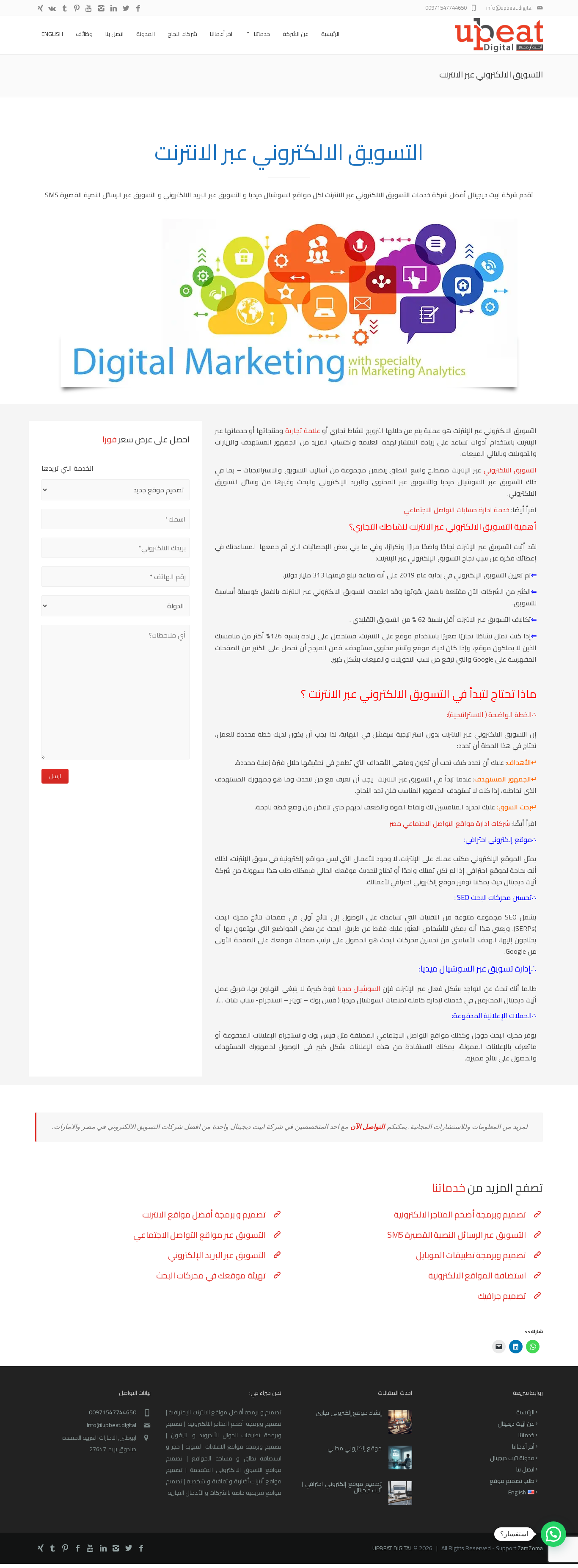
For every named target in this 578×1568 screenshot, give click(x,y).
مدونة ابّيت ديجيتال (512, 1457)
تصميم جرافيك (501, 1295)
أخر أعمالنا (523, 1446)
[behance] (52, 9)
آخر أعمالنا (221, 33)
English (52, 33)
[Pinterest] (77, 9)
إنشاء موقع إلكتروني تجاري (349, 1412)
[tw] (126, 9)
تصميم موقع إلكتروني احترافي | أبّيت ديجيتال (342, 1487)
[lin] (113, 9)
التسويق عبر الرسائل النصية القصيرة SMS (456, 1234)
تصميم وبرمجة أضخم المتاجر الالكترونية (460, 1214)
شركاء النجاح (182, 33)
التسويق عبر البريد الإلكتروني (217, 1255)
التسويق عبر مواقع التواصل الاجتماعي (199, 1234)
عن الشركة (295, 33)
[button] (553, 1534)
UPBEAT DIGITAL (392, 1548)
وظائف (84, 33)
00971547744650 (112, 1412)
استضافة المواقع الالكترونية (477, 1275)
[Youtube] (89, 9)
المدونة (145, 33)
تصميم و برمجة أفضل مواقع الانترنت (204, 1214)
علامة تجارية (303, 430)
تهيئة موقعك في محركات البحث (211, 1275)
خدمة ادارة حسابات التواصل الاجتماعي (456, 509)
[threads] (40, 9)
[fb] (138, 9)
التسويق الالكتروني (510, 470)
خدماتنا (262, 33)
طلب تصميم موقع (512, 1480)
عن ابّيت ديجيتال (516, 1423)
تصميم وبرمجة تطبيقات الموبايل (471, 1255)
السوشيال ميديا (359, 988)
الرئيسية (330, 33)
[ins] (101, 9)
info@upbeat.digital (111, 1424)
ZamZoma (530, 1548)
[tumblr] (64, 9)
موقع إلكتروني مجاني (355, 1448)
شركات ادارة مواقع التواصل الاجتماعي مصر (449, 823)
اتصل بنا (114, 33)
